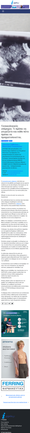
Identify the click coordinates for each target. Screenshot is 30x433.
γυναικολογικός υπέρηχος (9, 181)
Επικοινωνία (4, 429)
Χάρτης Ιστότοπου (6, 427)
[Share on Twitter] (12, 303)
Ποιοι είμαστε (5, 422)
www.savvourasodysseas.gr (15, 171)
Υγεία (10, 140)
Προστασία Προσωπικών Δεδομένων (11, 426)
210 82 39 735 (13, 174)
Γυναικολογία (5, 140)
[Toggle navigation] (3, 11)
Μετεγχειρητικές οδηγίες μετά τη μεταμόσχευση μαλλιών (15, 396)
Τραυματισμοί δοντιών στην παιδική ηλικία (15, 402)
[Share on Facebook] (2, 303)
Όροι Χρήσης (4, 424)
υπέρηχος (19, 203)
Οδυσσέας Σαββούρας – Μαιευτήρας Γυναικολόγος (12, 145)
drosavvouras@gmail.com (13, 172)
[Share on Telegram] (9, 303)
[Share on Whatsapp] (5, 303)
